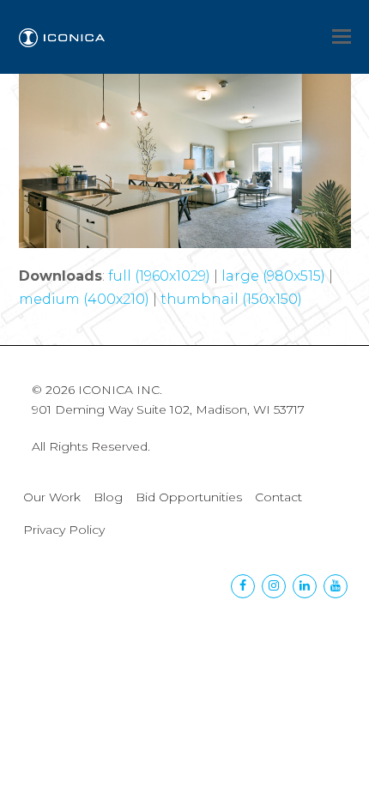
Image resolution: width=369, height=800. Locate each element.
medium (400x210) (84, 299)
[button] (341, 37)
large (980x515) (273, 276)
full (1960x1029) (159, 276)
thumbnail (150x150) (231, 299)
